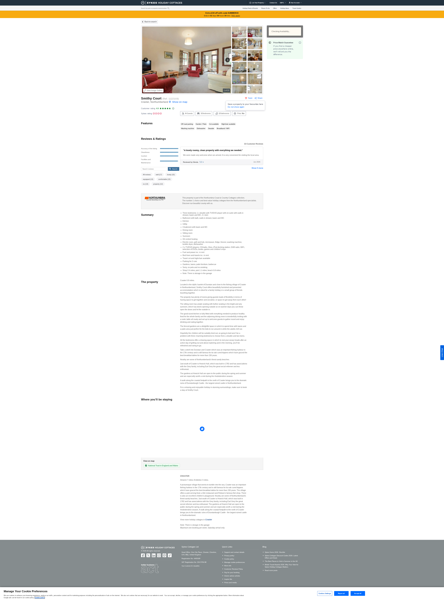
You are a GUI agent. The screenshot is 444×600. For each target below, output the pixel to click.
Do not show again (236, 107)
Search (174, 169)
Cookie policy (229, 559)
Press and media (230, 582)
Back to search (151, 22)
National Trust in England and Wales (163, 466)
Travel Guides (296, 8)
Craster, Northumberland (164, 102)
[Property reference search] (168, 8)
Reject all (341, 593)
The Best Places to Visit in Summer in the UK (281, 561)
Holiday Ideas (284, 8)
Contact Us (273, 3)
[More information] (299, 42)
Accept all (357, 593)
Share (259, 98)
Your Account (295, 3)
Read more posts (271, 570)
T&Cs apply (235, 16)
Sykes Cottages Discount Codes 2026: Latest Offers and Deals (281, 557)
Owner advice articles (232, 576)
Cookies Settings (325, 593)
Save (250, 98)
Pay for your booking (231, 572)
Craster (208, 519)
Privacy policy (229, 555)
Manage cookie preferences (234, 562)
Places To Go (265, 8)
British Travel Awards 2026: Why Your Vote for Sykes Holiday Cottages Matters (281, 566)
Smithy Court (151, 98)
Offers (275, 8)
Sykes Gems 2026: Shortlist (275, 552)
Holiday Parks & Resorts (250, 8)
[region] (222, 593)
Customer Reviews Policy (233, 569)
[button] (145, 60)
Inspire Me (228, 579)
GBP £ (282, 3)
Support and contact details (234, 552)
